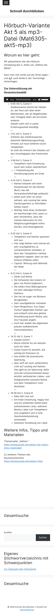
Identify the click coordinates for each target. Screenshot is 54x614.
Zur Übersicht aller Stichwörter (20, 569)
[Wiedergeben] (7, 99)
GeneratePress (27, 610)
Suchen (8, 532)
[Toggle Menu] (6, 2)
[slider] (45, 99)
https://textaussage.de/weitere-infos (23, 461)
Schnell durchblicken (27, 11)
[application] (27, 99)
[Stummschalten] (39, 99)
